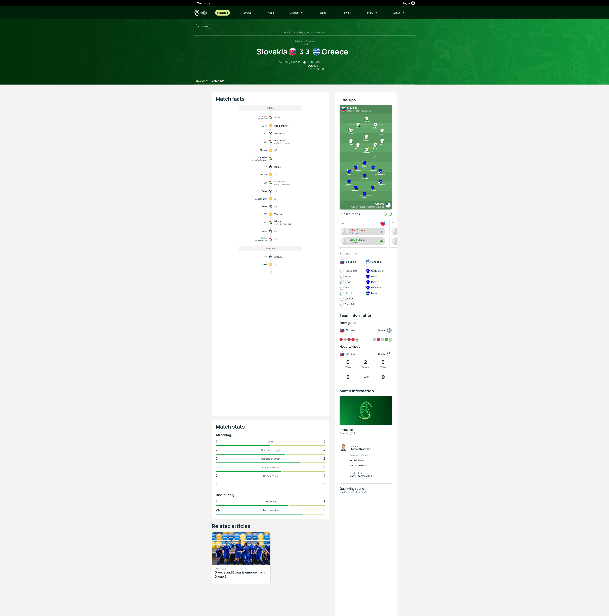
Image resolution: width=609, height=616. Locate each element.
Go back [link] (204, 26)
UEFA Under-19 (200, 13)
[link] (222, 13)
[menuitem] (226, 13)
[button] (296, 13)
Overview (202, 81)
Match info (217, 81)
